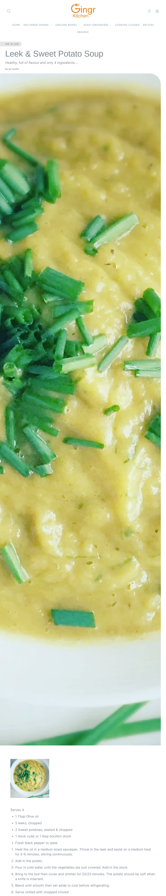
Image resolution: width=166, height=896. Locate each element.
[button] (8, 11)
